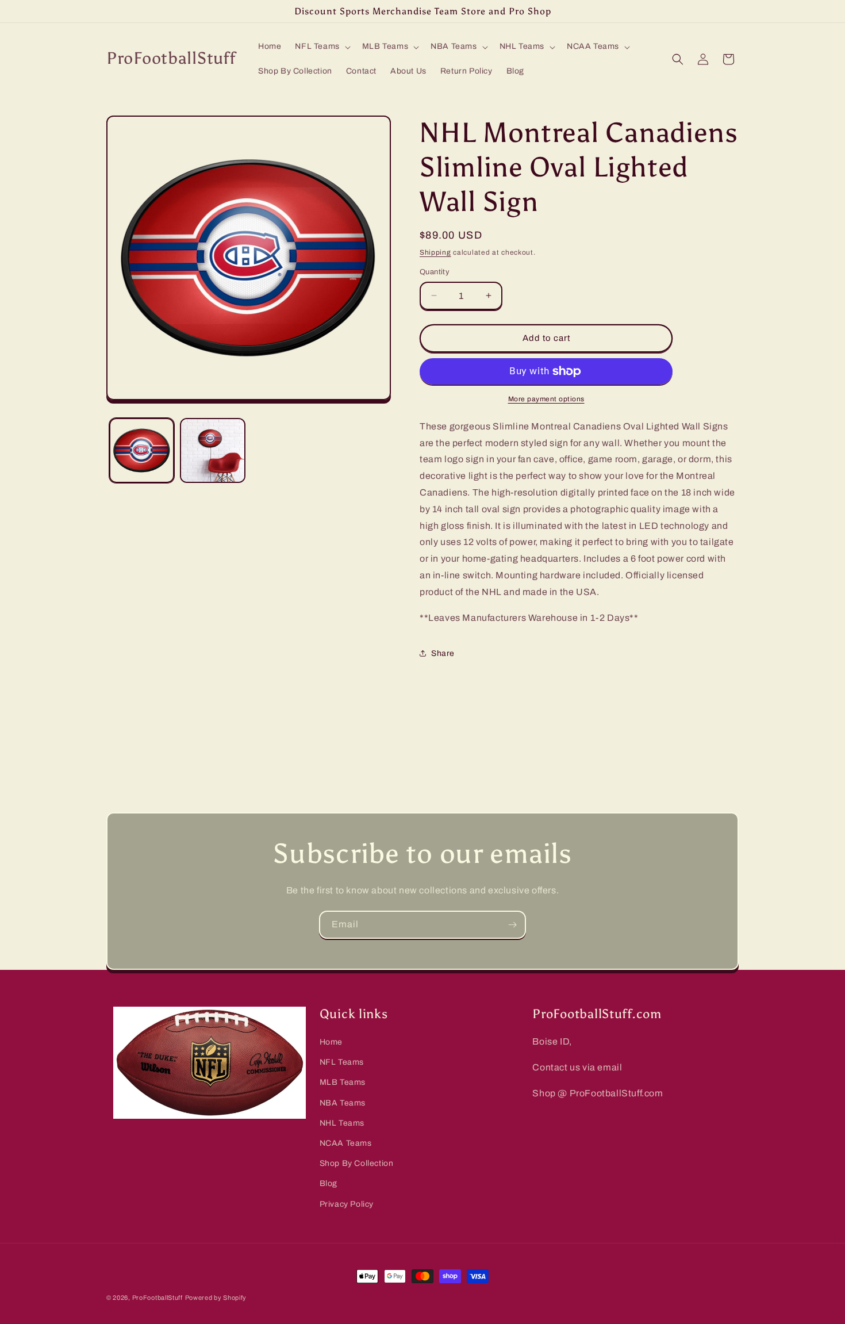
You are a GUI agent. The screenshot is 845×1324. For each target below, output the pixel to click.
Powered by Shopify (216, 1297)
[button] (321, 46)
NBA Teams (343, 1103)
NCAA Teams (346, 1143)
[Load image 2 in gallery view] (212, 450)
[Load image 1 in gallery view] (141, 450)
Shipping (435, 252)
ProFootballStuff (157, 1297)
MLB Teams (343, 1082)
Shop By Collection (357, 1163)
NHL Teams (342, 1123)
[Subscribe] (512, 925)
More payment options (546, 399)
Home (331, 1042)
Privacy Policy (347, 1204)
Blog (328, 1183)
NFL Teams (342, 1062)
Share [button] (443, 653)
